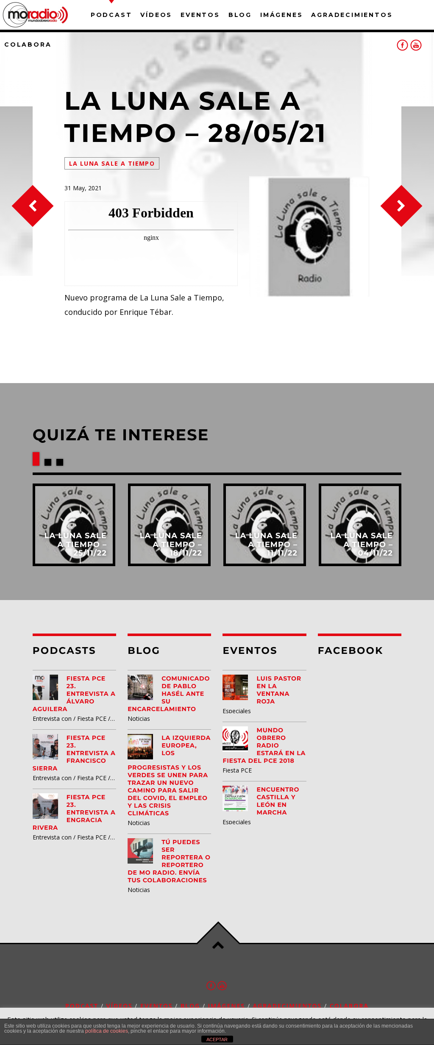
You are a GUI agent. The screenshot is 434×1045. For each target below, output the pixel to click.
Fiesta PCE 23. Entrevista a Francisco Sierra (74, 753)
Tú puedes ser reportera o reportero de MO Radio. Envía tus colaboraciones (169, 861)
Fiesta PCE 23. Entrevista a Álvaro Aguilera (74, 694)
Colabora (27, 44)
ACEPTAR (217, 1039)
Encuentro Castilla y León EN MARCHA (277, 801)
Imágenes (281, 15)
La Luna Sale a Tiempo (112, 163)
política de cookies (106, 1031)
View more (74, 525)
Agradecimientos (351, 15)
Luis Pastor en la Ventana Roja (278, 690)
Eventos (200, 15)
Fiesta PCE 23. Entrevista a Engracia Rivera (74, 812)
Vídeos (156, 15)
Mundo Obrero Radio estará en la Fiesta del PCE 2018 (264, 745)
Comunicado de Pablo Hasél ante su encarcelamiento (169, 694)
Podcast (111, 15)
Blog (240, 15)
